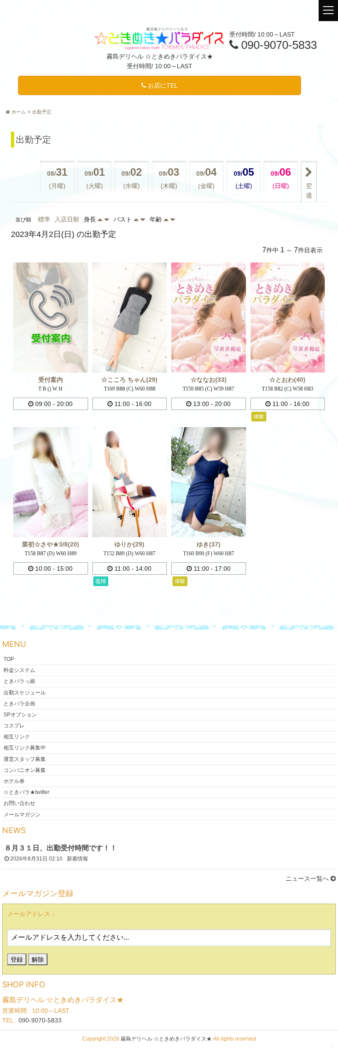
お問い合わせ (19, 803)
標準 (44, 219)
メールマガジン (22, 814)
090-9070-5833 (40, 1020)
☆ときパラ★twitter (26, 792)
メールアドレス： (31, 913)
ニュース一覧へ (308, 878)
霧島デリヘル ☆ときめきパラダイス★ (166, 1039)
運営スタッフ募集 (25, 759)
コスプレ (14, 726)
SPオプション (20, 714)
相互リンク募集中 (25, 748)
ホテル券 (14, 781)
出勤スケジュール (25, 692)
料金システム (19, 670)
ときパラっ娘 (19, 681)
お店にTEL (162, 85)
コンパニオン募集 (25, 770)
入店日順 (67, 219)
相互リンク (17, 737)
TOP (9, 659)
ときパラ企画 (19, 703)
